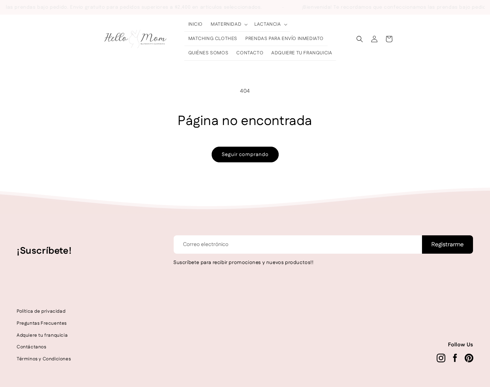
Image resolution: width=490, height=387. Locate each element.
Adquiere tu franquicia (42, 335)
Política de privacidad (41, 311)
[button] (228, 24)
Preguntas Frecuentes (42, 323)
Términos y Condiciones (44, 359)
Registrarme (447, 244)
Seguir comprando (245, 154)
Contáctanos (31, 347)
